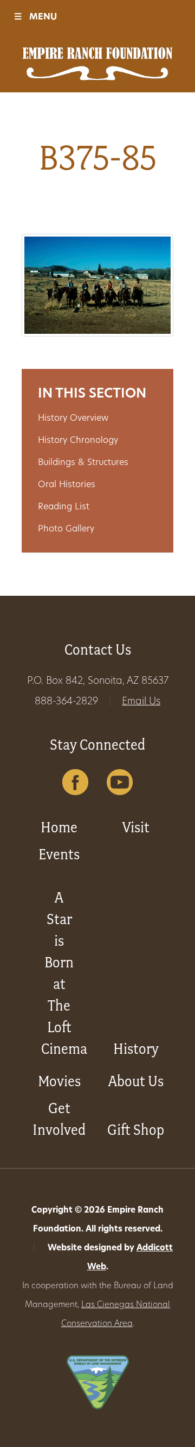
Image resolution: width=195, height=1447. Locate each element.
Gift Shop (135, 1130)
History (136, 1049)
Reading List (63, 507)
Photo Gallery (66, 529)
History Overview (73, 418)
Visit (136, 827)
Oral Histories (66, 485)
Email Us (141, 702)
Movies (59, 1081)
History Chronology (78, 440)
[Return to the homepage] (97, 64)
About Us (136, 1081)
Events (59, 854)
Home (59, 827)
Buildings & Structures (83, 463)
